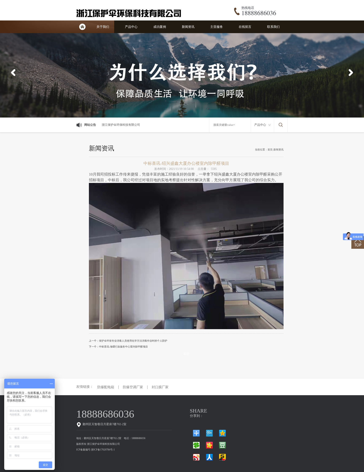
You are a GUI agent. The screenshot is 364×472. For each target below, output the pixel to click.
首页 (82, 26)
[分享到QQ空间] (222, 433)
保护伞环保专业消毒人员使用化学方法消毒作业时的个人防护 (133, 340)
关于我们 (102, 26)
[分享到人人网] (209, 457)
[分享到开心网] (209, 445)
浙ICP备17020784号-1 (103, 449)
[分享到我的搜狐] (222, 457)
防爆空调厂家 (133, 387)
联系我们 (273, 26)
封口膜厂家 (160, 387)
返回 (186, 353)
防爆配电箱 (105, 387)
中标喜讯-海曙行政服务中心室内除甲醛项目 (123, 346)
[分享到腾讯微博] (209, 433)
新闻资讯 (188, 26)
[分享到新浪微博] (196, 457)
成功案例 (159, 26)
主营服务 (216, 26)
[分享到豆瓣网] (222, 445)
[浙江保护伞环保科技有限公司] (129, 18)
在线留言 (245, 26)
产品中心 (131, 26)
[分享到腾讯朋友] (196, 445)
